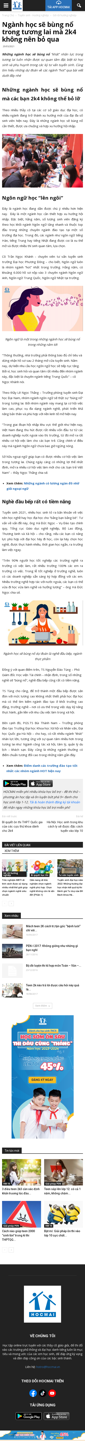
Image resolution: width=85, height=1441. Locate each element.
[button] (79, 5)
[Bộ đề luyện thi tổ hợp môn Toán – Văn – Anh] (12, 971)
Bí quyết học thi (39, 875)
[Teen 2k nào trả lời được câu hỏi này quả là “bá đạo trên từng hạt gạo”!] (12, 990)
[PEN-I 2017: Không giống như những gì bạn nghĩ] (12, 951)
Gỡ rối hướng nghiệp (10, 874)
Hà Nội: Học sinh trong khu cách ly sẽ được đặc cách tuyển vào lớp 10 (65, 826)
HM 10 (6, 1183)
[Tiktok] (42, 1393)
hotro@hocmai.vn (48, 1367)
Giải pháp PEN (53, 1183)
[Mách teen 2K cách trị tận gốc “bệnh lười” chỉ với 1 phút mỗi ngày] (12, 931)
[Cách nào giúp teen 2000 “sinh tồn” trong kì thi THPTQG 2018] (21, 1214)
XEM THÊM (12, 851)
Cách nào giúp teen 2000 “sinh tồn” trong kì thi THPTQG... (18, 1235)
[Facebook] (33, 1393)
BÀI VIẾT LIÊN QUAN (17, 845)
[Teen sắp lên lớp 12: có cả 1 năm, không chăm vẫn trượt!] (63, 1172)
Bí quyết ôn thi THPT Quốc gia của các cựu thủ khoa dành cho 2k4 (22, 826)
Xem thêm (41, 1005)
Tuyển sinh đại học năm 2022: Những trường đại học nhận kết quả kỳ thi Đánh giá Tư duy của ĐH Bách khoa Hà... (70, 887)
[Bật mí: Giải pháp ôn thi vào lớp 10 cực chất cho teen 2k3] (63, 1214)
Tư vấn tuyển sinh (69, 875)
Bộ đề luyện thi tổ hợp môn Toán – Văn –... (53, 965)
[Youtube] (52, 1393)
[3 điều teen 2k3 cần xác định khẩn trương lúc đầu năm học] (21, 1172)
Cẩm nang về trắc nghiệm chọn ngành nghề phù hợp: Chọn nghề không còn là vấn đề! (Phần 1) (42, 887)
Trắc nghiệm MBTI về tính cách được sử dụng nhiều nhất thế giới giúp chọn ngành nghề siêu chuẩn (15, 887)
